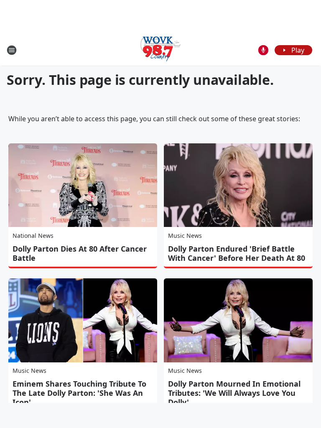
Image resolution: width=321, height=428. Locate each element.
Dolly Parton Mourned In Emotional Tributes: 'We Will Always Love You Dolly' (234, 393)
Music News (185, 235)
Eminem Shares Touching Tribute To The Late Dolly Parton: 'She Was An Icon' (79, 393)
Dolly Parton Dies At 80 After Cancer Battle (80, 253)
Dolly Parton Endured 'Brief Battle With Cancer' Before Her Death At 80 (236, 253)
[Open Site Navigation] (12, 50)
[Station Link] (160, 50)
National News (33, 235)
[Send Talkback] (263, 50)
